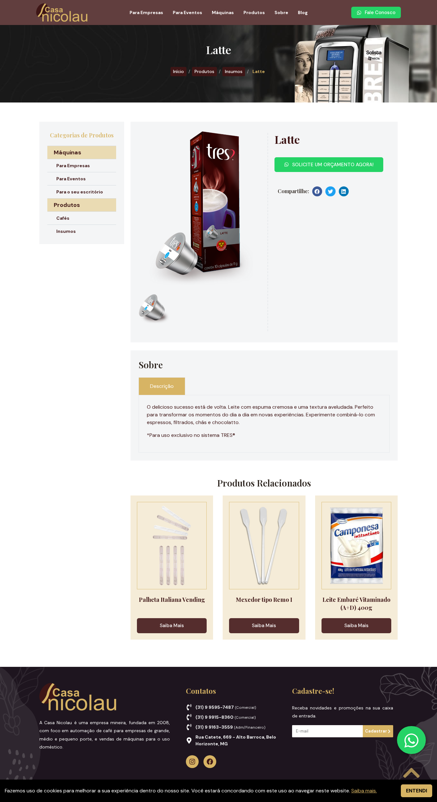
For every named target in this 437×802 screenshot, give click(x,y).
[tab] (162, 386)
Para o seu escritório (79, 192)
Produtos (254, 12)
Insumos (233, 71)
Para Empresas (146, 12)
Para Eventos (187, 12)
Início (178, 71)
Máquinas (223, 12)
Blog (303, 12)
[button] (317, 191)
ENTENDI (416, 790)
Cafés (62, 218)
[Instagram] (192, 761)
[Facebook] (209, 761)
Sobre (281, 12)
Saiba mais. (364, 790)
